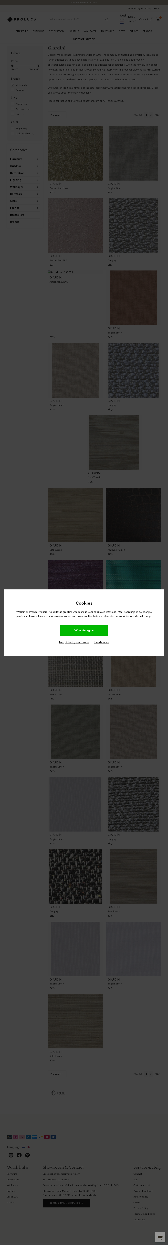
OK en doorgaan (84, 630)
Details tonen (101, 642)
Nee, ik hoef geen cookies (74, 642)
